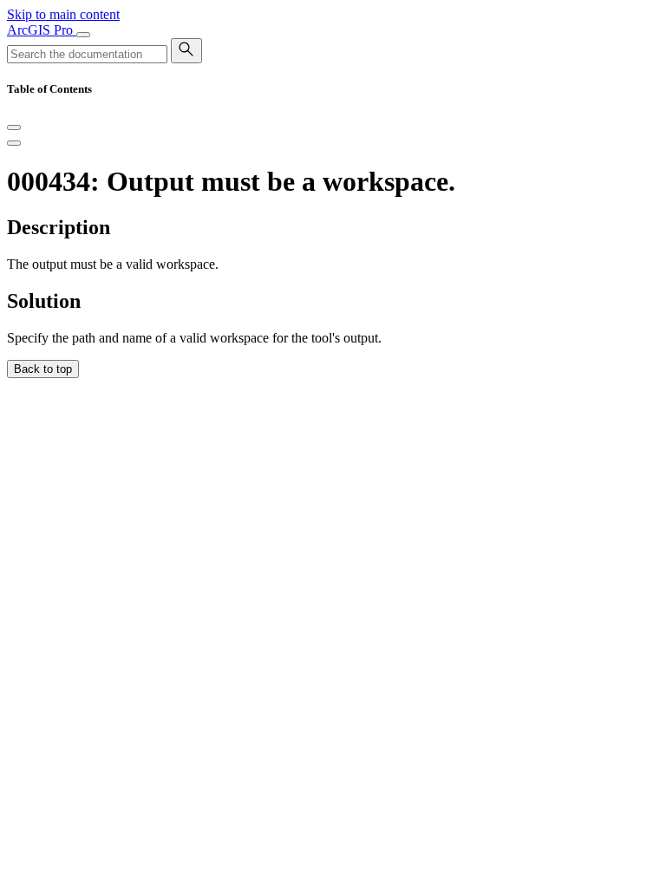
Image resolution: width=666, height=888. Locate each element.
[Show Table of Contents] (14, 143)
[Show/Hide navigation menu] (83, 34)
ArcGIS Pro (41, 30)
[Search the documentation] (186, 50)
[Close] (14, 127)
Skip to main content (63, 14)
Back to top (43, 368)
